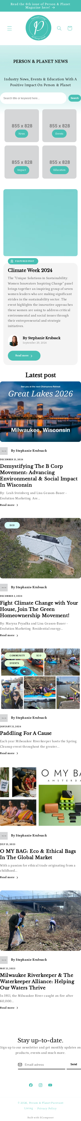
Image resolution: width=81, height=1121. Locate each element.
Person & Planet (40, 1103)
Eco (12, 525)
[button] (9, 28)
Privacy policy (47, 1108)
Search (75, 98)
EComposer (47, 1117)
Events (14, 663)
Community (17, 655)
